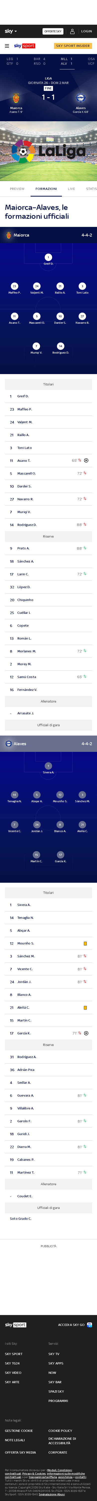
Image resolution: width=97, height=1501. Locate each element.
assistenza (65, 1477)
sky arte (12, 1382)
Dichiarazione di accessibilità (62, 1441)
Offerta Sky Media (20, 1452)
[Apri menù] (7, 45)
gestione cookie (19, 1431)
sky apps (56, 1363)
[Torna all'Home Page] (25, 45)
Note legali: (13, 1420)
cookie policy (60, 1431)
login (86, 31)
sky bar (54, 1382)
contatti (80, 1477)
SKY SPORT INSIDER (73, 46)
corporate (57, 1452)
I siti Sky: (11, 1343)
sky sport (13, 1354)
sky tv (53, 1354)
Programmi (58, 1401)
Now (52, 1373)
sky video (13, 1373)
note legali (15, 1440)
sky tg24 (12, 1363)
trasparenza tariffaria (43, 1477)
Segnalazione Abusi (52, 1494)
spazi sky (56, 1391)
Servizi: (53, 1343)
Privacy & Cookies (34, 1473)
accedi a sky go (71, 1325)
